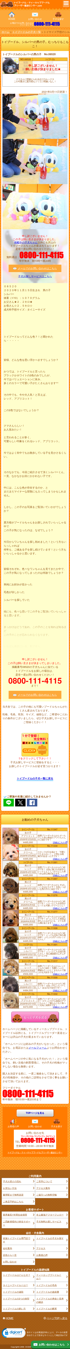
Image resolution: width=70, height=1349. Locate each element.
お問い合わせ (35, 18)
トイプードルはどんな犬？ (16, 1275)
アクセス (40, 1248)
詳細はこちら (59, 842)
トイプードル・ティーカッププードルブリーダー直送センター (35, 1153)
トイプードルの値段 (13, 1291)
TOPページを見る (35, 1112)
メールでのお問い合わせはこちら (37, 268)
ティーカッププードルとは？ (48, 1276)
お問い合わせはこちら (52, 1344)
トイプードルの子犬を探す (50, 1238)
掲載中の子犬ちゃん (26, 242)
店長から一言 (10, 1255)
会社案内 (7, 1248)
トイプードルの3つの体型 (16, 1298)
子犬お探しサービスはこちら (35, 276)
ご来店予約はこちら (13, 1201)
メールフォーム (37, 1047)
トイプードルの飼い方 (14, 1308)
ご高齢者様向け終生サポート (16, 1223)
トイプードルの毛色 (46, 1285)
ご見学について (44, 1181)
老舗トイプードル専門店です (16, 1240)
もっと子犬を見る (35, 1017)
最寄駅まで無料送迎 (13, 1194)
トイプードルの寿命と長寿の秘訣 (50, 1300)
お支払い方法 (10, 1188)
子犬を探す (58, 18)
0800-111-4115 (47, 24)
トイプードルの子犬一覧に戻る (35, 778)
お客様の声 (13, 1126)
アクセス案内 (43, 1188)
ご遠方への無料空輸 (46, 1194)
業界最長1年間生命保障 (15, 1214)
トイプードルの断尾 (46, 1308)
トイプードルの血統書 (47, 1291)
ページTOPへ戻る (57, 1318)
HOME (11, 18)
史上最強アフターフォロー (50, 1214)
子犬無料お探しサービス (48, 1221)
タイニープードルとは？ (15, 1285)
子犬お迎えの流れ (12, 1181)
